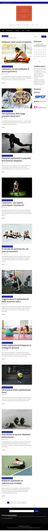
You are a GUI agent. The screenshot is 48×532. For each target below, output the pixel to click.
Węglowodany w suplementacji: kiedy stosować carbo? (15, 300)
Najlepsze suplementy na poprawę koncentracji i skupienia (16, 159)
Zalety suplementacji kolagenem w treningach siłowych (16, 346)
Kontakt (28, 30)
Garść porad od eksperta (7, 66)
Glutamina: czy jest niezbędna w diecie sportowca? (15, 70)
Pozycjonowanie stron (8, 518)
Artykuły (17, 30)
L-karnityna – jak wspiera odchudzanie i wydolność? (13, 204)
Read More (3, 82)
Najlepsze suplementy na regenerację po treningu (12, 481)
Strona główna (9, 30)
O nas (22, 30)
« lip (39, 61)
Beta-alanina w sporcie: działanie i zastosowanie (16, 435)
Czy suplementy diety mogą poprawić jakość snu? (13, 114)
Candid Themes (37, 527)
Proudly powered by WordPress (14, 527)
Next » (24, 502)
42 (19, 502)
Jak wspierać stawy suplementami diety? (16, 391)
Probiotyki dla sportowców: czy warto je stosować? (15, 250)
